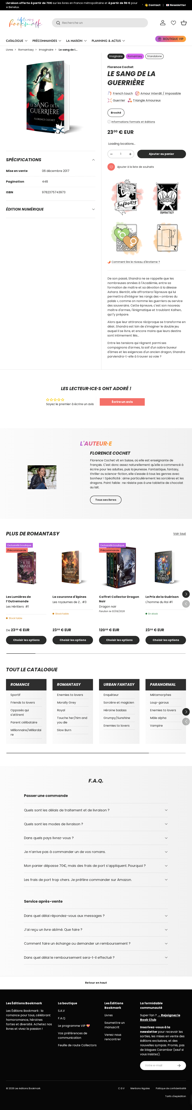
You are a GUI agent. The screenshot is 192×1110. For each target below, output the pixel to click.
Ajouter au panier (161, 154)
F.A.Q (61, 1018)
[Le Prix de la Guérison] (166, 567)
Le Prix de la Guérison (162, 597)
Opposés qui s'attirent (19, 712)
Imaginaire (46, 50)
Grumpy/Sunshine (117, 718)
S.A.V (61, 1011)
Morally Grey (66, 702)
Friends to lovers (22, 702)
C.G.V (121, 1088)
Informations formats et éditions (133, 122)
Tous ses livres (105, 500)
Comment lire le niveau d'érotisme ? (136, 262)
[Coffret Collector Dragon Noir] (119, 567)
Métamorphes (160, 695)
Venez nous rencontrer (112, 1037)
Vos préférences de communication (72, 1035)
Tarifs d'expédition (175, 1096)
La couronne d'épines (69, 597)
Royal (61, 710)
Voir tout (179, 533)
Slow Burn (64, 730)
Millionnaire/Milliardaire (25, 732)
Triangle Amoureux (147, 100)
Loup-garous (159, 702)
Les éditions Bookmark (27, 1088)
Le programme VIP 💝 (74, 1026)
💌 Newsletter (176, 5)
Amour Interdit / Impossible (160, 93)
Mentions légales (140, 1088)
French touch (123, 93)
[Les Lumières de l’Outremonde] (26, 567)
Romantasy (26, 50)
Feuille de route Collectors (77, 1045)
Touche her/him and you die (72, 720)
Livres (9, 50)
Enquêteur (111, 695)
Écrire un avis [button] (122, 402)
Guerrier (119, 100)
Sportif (15, 695)
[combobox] (100, 22)
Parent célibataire (23, 722)
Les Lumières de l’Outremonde (18, 599)
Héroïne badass (115, 710)
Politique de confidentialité (171, 1088)
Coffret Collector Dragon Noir (119, 599)
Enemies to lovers (70, 695)
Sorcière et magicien (119, 702)
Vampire (156, 725)
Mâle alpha (158, 718)
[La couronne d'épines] (72, 567)
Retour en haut (96, 983)
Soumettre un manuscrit (114, 1025)
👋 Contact (152, 5)
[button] (184, 23)
